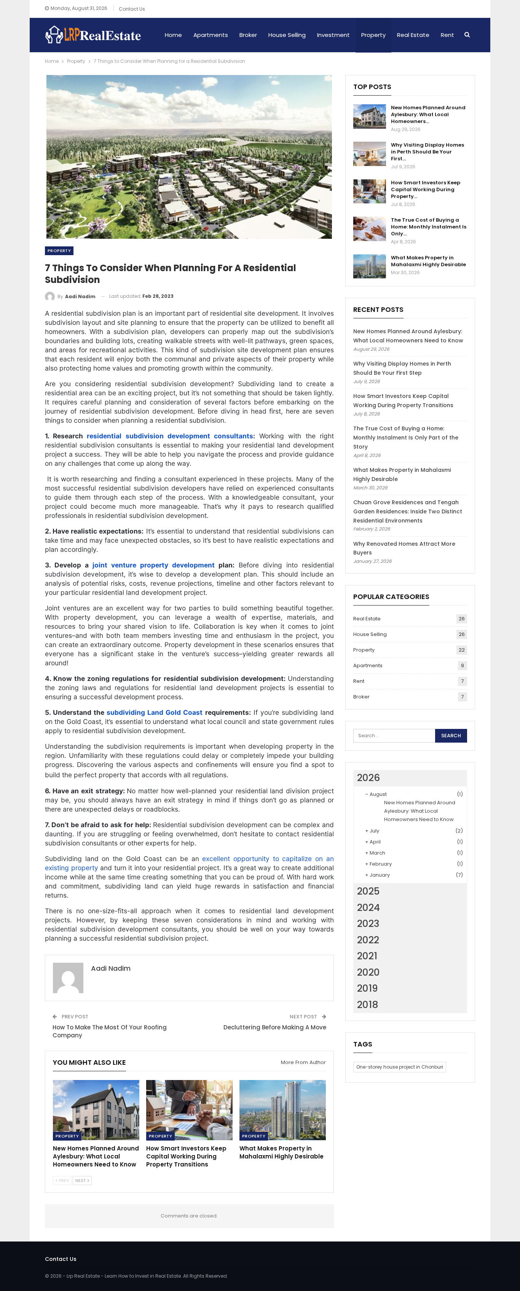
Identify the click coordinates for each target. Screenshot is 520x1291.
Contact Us (132, 9)
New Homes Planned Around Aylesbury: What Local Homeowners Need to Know (419, 811)
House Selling (287, 35)
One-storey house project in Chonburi (399, 1067)
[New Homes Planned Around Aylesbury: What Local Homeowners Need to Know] (96, 1110)
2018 (367, 1004)
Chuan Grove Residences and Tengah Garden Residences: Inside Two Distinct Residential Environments (407, 511)
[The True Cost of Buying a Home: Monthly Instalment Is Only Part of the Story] (369, 229)
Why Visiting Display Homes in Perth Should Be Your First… (427, 151)
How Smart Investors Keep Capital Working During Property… (425, 189)
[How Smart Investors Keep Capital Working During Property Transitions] (189, 1110)
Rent (447, 35)
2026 (368, 778)
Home (173, 35)
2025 (368, 891)
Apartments (210, 35)
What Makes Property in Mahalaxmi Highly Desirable (428, 261)
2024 (368, 907)
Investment (333, 35)
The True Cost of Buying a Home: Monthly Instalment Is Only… (428, 226)
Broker (248, 35)
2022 (368, 940)
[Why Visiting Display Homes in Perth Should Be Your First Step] (369, 154)
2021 (367, 956)
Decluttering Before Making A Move (274, 1027)
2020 (368, 972)
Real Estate (413, 35)
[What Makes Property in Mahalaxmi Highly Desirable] (282, 1110)
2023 (368, 923)
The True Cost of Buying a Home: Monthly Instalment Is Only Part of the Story (405, 438)
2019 (367, 988)
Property (373, 35)
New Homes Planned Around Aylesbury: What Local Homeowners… (428, 114)
